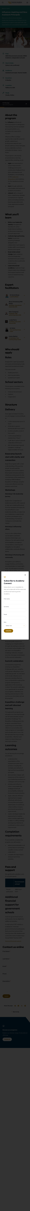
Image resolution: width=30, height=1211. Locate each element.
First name (7, 599)
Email (5, 614)
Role (5, 622)
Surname (6, 606)
